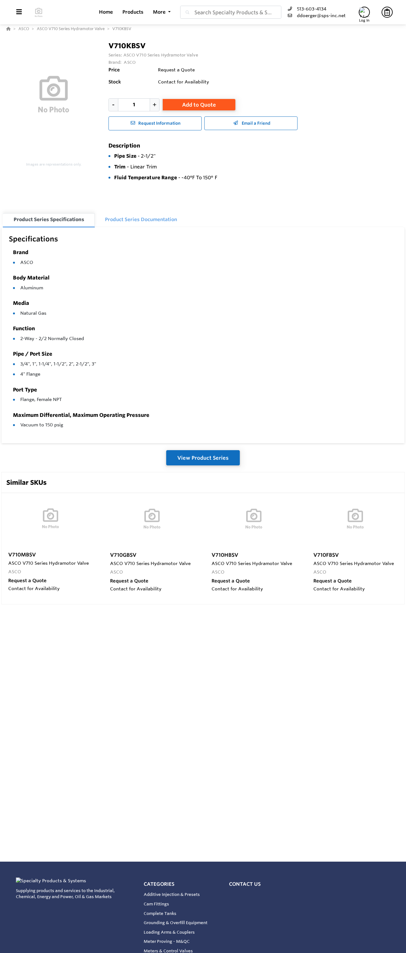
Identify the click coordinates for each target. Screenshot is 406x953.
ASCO (26, 262)
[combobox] (230, 12)
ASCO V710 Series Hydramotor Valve (160, 54)
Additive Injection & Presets (172, 894)
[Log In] (364, 12)
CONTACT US (245, 884)
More (160, 12)
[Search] (186, 12)
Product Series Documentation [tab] (141, 219)
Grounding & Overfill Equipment (175, 922)
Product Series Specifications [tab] (49, 219)
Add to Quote (199, 105)
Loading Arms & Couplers (169, 932)
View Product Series (203, 458)
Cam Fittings (156, 903)
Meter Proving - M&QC (167, 941)
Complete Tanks (160, 913)
